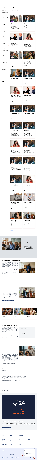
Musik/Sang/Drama (7, 2)
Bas (3, 19)
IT (2, 74)
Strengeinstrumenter (5, 50)
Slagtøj (4, 48)
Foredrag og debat (4, 62)
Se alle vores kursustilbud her (6, 427)
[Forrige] (33, 321)
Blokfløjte (4, 22)
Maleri (2, 443)
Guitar (11, 440)
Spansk (3, 435)
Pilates (28, 436)
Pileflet (11, 444)
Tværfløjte (4, 57)
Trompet (4, 55)
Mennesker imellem (4, 69)
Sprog (3, 60)
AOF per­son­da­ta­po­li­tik (16, 457)
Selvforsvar (3, 439)
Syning (11, 443)
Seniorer (3, 64)
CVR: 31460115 (12, 454)
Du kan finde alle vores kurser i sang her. (7, 280)
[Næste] (34, 321)
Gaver (3, 79)
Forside (3, 2)
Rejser (3, 81)
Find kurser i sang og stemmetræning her (7, 300)
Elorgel (4, 26)
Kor (3, 36)
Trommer (4, 53)
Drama (4, 24)
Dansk (2, 436)
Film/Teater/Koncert (5, 83)
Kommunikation (4, 76)
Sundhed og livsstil (4, 72)
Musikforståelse (5, 38)
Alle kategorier (4, 10)
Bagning (29, 440)
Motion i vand (29, 443)
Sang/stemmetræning (6, 45)
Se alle (33, 305)
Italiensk (3, 440)
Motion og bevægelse (5, 12)
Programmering (30, 439)
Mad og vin (3, 67)
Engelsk (20, 436)
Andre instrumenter (5, 17)
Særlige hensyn (5, 41)
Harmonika (4, 29)
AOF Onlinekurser (12, 451)
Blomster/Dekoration (4, 444)
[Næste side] (14, 230)
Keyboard (4, 31)
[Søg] (11, 10)
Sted (25, 10)
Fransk (11, 439)
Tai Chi (20, 444)
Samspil (4, 43)
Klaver (3, 34)
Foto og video (20, 443)
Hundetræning (12, 436)
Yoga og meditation (12, 435)
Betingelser (11, 457)
